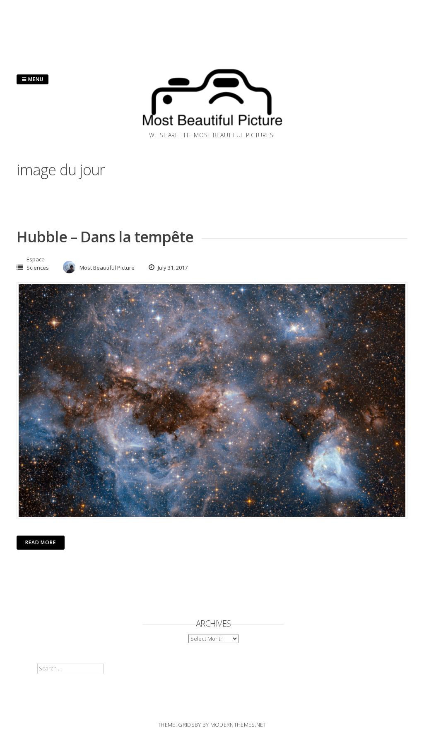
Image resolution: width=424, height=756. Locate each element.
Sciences (37, 267)
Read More (40, 542)
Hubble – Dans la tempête (105, 237)
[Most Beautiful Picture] (212, 128)
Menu (34, 79)
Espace (35, 259)
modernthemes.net (238, 724)
